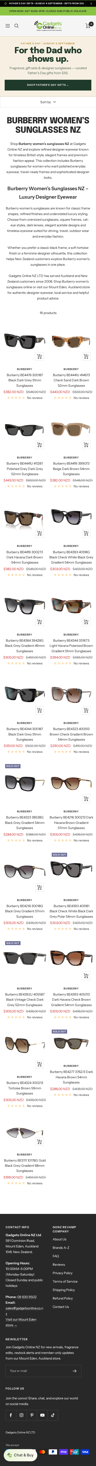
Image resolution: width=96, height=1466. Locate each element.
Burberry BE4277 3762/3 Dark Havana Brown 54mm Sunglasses (71, 1077)
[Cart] (88, 25)
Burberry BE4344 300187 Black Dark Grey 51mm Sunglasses (25, 734)
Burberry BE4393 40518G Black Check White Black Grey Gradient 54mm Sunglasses (71, 557)
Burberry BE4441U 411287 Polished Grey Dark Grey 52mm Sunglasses (25, 468)
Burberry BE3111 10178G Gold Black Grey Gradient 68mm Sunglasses (25, 1165)
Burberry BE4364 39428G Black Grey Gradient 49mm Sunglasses (25, 645)
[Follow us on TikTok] (53, 1415)
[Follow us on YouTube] (42, 1415)
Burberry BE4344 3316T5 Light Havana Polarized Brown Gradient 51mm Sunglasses (71, 645)
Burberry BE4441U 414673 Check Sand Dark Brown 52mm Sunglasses (71, 380)
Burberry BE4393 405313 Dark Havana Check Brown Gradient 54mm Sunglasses (71, 999)
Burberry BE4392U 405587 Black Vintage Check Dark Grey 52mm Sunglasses (25, 999)
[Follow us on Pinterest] (32, 1415)
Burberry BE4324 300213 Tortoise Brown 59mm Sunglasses (25, 1088)
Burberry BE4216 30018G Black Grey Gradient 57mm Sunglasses (25, 911)
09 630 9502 (27, 1297)
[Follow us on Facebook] (11, 1415)
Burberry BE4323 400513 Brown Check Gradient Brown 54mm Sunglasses (71, 734)
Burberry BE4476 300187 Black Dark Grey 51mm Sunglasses (25, 380)
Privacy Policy (62, 1273)
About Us (59, 1239)
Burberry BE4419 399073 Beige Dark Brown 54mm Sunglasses (71, 468)
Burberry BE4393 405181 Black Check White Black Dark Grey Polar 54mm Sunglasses (71, 911)
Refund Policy (63, 1298)
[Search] (16, 26)
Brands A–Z (61, 1248)
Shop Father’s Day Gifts (48, 85)
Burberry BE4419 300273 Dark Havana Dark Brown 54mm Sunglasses (25, 557)
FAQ (56, 1256)
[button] (20, 1455)
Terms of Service (65, 1281)
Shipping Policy (64, 1290)
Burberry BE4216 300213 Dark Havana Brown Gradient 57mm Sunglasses (71, 822)
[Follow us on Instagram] (21, 1415)
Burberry (24, 369)
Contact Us (61, 1307)
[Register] (74, 1371)
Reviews (59, 1264)
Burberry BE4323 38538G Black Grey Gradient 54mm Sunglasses (25, 822)
